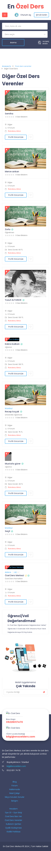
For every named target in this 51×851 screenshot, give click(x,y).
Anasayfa (6, 66)
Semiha (9, 113)
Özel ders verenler (23, 66)
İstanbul (8, 408)
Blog (15, 781)
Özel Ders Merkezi (14, 575)
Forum (15, 785)
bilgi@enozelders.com (20, 736)
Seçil (7, 531)
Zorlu (7, 229)
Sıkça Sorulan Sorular (14, 797)
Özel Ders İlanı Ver (13, 816)
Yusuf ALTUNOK (13, 300)
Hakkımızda (14, 789)
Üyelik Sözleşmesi (13, 827)
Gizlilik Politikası (13, 831)
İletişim (14, 800)
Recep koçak (12, 411)
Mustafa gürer (13, 463)
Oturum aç (25, 14)
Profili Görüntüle (15, 137)
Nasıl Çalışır (14, 793)
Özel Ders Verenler (13, 820)
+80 (15, 572)
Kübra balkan (12, 344)
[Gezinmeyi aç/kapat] (4, 15)
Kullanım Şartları (13, 824)
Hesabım (13, 808)
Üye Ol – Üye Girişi (13, 812)
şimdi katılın (41, 14)
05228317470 (14, 722)
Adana (8, 572)
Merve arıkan (12, 171)
